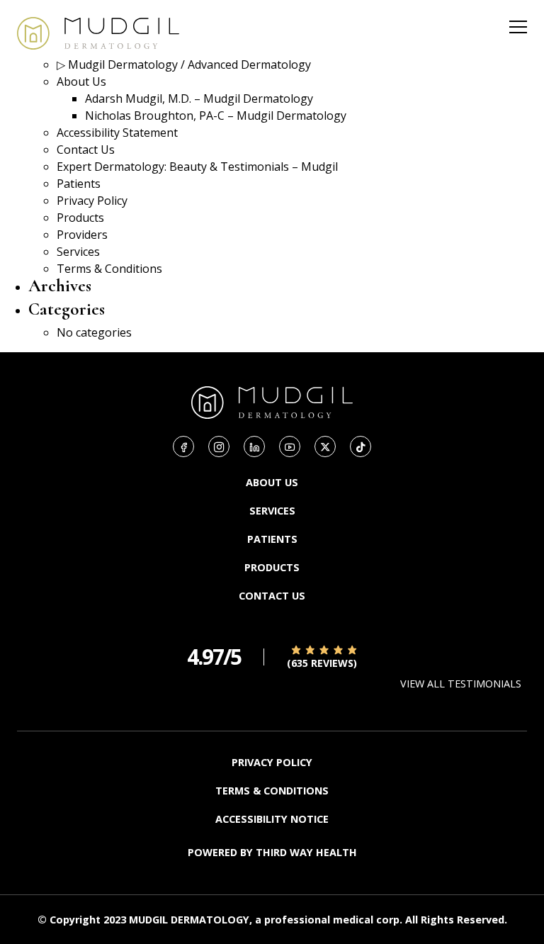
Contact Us (86, 149)
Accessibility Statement (117, 132)
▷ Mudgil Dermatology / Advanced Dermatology (184, 64)
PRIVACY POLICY (272, 762)
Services (78, 251)
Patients (79, 183)
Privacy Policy (92, 200)
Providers (82, 234)
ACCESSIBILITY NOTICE (272, 819)
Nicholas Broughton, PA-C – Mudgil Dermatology (215, 115)
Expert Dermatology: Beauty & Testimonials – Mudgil (197, 166)
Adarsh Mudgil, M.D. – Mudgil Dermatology (199, 98)
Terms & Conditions (109, 268)
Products (80, 217)
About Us (81, 81)
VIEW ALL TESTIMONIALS (460, 683)
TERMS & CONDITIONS (272, 790)
